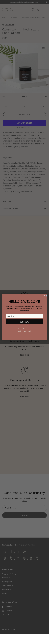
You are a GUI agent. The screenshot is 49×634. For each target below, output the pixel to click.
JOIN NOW (24, 322)
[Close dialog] (45, 296)
